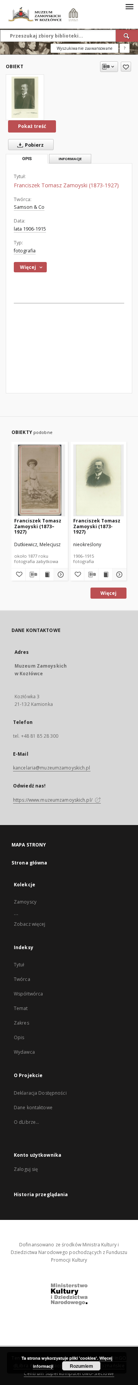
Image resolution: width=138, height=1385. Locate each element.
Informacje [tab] (70, 158)
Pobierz (34, 145)
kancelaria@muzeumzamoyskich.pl (51, 768)
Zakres (21, 1023)
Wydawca (24, 1052)
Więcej (108, 593)
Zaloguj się (26, 1169)
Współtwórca (28, 993)
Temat (21, 1008)
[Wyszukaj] (127, 35)
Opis (19, 1037)
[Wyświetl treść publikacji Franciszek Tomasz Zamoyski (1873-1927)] (105, 575)
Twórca (22, 979)
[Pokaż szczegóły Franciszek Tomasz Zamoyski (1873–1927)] (60, 575)
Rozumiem (81, 1365)
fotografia (25, 250)
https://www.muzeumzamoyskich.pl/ (53, 800)
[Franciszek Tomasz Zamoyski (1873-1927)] (25, 97)
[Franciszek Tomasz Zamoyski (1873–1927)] (40, 480)
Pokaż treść (32, 126)
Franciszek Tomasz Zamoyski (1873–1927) (37, 526)
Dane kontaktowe (33, 1107)
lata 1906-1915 (30, 229)
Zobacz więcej (30, 924)
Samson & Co (29, 207)
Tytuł (19, 964)
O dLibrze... (26, 1122)
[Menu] (129, 6)
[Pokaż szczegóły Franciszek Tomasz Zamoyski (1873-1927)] (118, 575)
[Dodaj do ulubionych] (126, 67)
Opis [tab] (27, 158)
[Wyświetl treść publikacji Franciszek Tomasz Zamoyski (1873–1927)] (47, 575)
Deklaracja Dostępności (40, 1093)
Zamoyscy (25, 902)
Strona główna (30, 862)
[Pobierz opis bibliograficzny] (32, 575)
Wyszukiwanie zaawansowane (84, 48)
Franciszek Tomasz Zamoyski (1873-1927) (96, 526)
